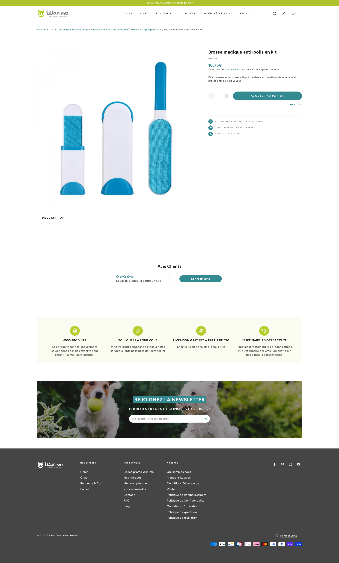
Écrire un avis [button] (200, 278)
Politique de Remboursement (187, 495)
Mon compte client (137, 483)
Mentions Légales (179, 477)
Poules (84, 489)
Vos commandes (135, 489)
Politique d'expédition (182, 512)
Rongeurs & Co (90, 483)
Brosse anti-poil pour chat (146, 29)
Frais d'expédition (235, 69)
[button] (274, 13)
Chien (84, 472)
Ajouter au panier (267, 95)
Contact (129, 495)
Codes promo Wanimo (139, 472)
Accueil (41, 29)
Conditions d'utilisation (182, 506)
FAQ (127, 500)
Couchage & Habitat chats (72, 29)
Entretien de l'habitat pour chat (109, 29)
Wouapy (213, 58)
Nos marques (132, 477)
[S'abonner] (206, 419)
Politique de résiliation (182, 517)
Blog (127, 506)
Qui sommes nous (179, 472)
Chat (51, 29)
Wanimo (50, 535)
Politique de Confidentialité (186, 500)
